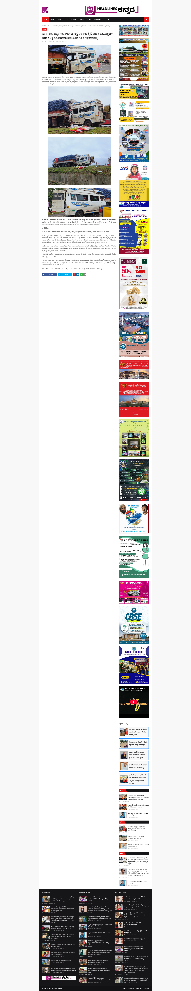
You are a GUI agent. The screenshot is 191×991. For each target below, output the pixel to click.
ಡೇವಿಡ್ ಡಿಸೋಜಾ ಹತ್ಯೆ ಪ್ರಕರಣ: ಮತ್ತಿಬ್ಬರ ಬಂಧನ (135, 939)
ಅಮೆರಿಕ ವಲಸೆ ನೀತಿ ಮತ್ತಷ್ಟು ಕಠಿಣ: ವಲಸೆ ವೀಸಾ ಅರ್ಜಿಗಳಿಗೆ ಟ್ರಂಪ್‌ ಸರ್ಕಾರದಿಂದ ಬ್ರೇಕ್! (137, 754)
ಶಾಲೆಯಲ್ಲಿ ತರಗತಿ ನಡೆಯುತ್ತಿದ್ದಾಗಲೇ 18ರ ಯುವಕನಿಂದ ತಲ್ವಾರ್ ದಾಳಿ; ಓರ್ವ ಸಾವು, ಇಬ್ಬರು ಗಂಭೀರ (99, 970)
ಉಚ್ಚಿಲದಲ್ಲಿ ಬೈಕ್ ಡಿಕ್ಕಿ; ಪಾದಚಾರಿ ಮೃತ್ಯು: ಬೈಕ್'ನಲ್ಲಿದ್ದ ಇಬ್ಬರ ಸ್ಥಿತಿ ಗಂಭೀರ (63, 945)
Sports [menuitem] (89, 20)
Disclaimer (146, 988)
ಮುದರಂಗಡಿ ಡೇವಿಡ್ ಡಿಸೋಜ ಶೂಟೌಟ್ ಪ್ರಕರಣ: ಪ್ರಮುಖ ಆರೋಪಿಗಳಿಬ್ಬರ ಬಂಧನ (136, 898)
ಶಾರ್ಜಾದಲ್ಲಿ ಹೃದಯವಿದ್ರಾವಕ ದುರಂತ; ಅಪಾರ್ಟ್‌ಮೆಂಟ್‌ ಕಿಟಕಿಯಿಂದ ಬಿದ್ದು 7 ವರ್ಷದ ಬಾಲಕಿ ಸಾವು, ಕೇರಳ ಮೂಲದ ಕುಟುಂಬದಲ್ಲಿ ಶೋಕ (100, 909)
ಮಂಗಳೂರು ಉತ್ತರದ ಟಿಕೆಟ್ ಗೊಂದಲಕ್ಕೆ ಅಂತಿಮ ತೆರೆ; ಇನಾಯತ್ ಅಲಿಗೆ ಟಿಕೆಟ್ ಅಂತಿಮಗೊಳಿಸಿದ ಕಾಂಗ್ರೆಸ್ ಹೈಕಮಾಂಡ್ (63, 909)
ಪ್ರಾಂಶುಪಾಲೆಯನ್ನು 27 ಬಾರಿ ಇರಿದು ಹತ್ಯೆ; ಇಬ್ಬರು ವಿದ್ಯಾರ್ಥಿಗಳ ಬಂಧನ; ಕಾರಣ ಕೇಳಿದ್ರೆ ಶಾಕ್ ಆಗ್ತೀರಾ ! (136, 906)
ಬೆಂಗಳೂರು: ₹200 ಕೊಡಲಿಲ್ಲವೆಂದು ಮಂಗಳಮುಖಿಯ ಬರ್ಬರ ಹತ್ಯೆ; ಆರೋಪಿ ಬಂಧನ (99, 979)
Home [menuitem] (45, 20)
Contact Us (131, 988)
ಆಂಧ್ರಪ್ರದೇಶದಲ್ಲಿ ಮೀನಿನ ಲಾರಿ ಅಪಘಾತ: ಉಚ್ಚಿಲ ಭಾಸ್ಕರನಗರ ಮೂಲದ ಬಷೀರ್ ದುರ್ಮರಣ (63, 927)
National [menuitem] (73, 20)
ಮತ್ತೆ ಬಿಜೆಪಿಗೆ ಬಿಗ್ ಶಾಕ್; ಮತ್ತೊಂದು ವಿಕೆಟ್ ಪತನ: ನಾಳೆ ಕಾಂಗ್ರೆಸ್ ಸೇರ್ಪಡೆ (63, 953)
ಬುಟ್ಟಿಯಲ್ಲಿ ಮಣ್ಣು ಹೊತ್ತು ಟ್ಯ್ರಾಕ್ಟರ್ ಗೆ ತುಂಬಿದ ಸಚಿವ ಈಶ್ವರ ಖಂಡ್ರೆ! (100, 925)
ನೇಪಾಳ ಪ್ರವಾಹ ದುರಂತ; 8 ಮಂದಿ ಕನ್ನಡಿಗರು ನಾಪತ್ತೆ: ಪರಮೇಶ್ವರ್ (138, 743)
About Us (125, 988)
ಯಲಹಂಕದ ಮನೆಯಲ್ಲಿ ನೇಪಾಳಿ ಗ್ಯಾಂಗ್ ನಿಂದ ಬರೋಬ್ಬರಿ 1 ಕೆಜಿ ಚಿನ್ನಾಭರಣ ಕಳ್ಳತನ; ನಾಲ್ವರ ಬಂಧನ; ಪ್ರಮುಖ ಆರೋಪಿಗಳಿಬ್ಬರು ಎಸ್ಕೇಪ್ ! (138, 861)
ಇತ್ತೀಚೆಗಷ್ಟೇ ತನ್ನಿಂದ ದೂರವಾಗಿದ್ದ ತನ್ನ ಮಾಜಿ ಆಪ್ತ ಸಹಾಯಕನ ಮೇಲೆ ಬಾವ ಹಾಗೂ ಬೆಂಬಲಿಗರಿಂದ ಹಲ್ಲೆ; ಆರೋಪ (63, 936)
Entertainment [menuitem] (98, 20)
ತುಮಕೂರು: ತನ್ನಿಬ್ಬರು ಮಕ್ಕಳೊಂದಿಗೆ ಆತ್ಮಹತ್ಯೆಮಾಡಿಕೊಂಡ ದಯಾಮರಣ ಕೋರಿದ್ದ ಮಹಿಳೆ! (138, 732)
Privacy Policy (138, 988)
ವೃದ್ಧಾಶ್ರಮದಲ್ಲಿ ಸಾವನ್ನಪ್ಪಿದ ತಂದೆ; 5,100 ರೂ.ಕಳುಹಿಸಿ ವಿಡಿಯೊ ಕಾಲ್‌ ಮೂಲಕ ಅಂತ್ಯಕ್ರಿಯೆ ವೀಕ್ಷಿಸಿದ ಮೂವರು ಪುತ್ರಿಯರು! (135, 915)
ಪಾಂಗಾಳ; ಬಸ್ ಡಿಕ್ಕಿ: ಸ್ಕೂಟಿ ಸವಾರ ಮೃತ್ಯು (61, 960)
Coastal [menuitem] (52, 20)
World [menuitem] (82, 20)
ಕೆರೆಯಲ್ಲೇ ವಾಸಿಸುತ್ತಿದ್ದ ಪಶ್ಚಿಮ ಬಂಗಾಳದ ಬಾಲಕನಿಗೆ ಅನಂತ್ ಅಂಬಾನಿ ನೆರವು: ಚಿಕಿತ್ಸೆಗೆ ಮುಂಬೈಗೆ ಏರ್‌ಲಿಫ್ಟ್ (136, 958)
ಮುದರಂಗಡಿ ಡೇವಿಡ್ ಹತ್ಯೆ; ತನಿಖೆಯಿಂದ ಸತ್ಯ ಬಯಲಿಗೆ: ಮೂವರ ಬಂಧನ (134, 924)
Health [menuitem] (108, 20)
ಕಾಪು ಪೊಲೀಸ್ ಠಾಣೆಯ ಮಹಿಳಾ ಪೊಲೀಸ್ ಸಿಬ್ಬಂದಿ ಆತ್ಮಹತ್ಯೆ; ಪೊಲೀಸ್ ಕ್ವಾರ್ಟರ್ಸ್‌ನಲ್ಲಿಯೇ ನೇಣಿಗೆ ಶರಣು (63, 969)
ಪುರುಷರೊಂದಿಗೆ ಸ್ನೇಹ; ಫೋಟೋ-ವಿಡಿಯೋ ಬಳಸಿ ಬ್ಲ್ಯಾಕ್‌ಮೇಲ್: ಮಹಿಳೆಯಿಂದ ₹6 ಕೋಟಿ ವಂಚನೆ (136, 979)
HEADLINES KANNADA (49, 41)
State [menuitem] (60, 20)
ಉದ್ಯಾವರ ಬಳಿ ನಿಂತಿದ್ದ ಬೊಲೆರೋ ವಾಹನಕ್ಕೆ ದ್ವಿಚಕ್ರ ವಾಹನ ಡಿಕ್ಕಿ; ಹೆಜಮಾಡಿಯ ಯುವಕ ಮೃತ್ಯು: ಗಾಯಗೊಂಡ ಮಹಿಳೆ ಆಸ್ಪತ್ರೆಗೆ (63, 899)
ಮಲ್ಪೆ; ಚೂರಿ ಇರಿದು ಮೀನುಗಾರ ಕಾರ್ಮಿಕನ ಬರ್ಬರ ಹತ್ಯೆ (138, 814)
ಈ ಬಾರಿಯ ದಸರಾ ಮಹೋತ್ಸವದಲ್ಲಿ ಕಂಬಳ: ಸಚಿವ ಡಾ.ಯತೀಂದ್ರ (138, 766)
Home (44, 25)
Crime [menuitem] (66, 20)
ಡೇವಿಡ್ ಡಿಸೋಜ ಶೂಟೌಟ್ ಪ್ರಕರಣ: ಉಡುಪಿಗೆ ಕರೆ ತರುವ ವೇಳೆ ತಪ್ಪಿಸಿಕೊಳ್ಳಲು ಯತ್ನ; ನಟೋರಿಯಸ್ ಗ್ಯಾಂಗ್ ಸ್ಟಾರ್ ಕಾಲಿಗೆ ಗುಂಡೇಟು (100, 952)
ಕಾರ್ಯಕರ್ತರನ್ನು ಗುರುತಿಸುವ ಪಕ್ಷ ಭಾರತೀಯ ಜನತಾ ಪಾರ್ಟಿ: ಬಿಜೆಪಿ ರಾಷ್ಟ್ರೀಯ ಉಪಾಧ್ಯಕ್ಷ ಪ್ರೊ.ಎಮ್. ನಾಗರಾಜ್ (137, 779)
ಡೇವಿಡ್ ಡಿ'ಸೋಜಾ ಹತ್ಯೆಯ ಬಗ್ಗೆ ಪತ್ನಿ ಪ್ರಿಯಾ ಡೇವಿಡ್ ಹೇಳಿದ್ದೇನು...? (136, 932)
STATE (48, 25)
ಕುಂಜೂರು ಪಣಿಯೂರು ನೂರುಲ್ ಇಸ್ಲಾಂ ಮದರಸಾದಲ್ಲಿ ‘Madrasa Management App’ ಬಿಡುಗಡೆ (98, 899)
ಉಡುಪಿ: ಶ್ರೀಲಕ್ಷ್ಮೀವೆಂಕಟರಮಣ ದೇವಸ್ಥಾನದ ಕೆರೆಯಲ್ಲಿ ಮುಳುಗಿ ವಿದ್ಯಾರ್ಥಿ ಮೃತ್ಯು (138, 806)
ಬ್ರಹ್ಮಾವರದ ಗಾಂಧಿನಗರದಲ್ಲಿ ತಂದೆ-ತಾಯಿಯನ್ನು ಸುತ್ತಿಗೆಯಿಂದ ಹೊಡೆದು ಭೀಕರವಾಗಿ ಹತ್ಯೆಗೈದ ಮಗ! (99, 917)
